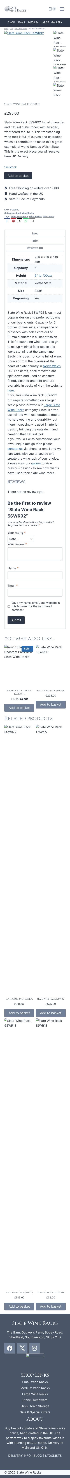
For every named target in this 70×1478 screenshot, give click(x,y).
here (11, 390)
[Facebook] (7, 221)
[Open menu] (62, 9)
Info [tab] (35, 240)
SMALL (21, 22)
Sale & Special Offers (35, 1412)
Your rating (17, 533)
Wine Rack (48, 216)
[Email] (32, 221)
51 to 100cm (43, 275)
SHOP (11, 22)
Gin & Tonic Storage (35, 1406)
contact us (15, 448)
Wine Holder (35, 216)
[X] (19, 221)
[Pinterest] (13, 221)
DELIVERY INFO (19, 1455)
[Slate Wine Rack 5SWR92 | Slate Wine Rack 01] (28, 63)
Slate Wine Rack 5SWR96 (50, 690)
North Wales (52, 366)
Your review (17, 544)
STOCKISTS (53, 1455)
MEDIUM (33, 22)
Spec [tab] (35, 233)
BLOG (38, 1455)
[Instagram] (34, 1348)
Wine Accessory (19, 216)
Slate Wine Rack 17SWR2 (50, 998)
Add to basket (18, 176)
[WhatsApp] (26, 221)
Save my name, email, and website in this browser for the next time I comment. (35, 606)
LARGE (45, 22)
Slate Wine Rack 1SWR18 (50, 1292)
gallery (36, 463)
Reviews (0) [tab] (35, 248)
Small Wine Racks (24, 213)
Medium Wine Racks (35, 1388)
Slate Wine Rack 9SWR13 (19, 1292)
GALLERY (56, 22)
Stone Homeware (35, 1400)
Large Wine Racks (35, 1394)
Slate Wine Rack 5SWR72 (19, 998)
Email (13, 585)
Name (13, 568)
